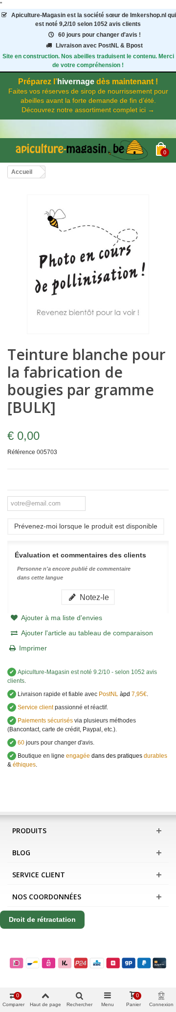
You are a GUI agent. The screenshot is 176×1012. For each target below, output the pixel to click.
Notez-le (93, 597)
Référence (21, 452)
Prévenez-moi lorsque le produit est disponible (85, 526)
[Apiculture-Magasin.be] (81, 150)
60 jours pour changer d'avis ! (99, 34)
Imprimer (33, 648)
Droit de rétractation (42, 919)
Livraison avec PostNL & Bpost (99, 45)
